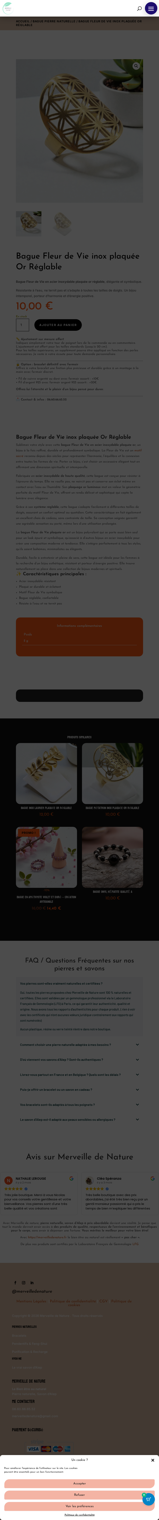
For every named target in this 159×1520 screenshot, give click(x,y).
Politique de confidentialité (80, 1515)
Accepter (79, 1483)
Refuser (79, 1495)
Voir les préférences (80, 1506)
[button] (153, 1460)
